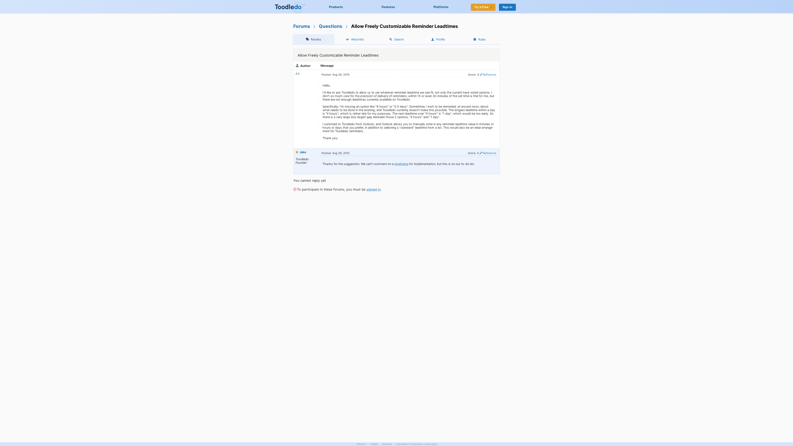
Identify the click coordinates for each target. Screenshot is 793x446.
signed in (374, 189)
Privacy (362, 444)
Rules (482, 39)
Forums (301, 26)
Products (336, 7)
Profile (440, 39)
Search (399, 39)
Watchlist (357, 39)
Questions (330, 26)
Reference (489, 74)
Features (388, 7)
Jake (302, 152)
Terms (374, 444)
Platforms (441, 7)
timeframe (401, 164)
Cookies (387, 444)
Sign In (507, 7)
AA (298, 73)
